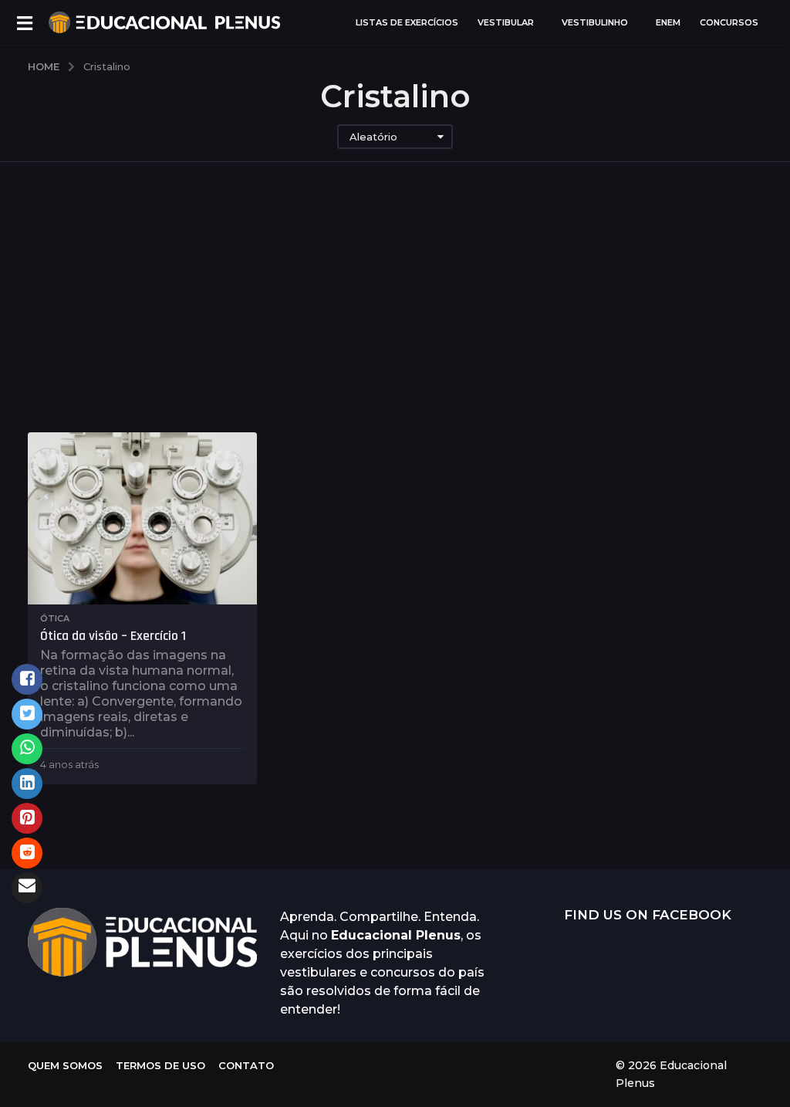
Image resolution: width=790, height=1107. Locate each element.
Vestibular (506, 22)
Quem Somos (65, 1065)
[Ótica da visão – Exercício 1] (142, 518)
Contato (246, 1065)
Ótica (54, 618)
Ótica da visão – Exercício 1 (113, 636)
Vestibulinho (595, 22)
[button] (24, 22)
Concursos (729, 22)
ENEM (668, 22)
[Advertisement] (395, 316)
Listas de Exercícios (407, 22)
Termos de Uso (160, 1065)
